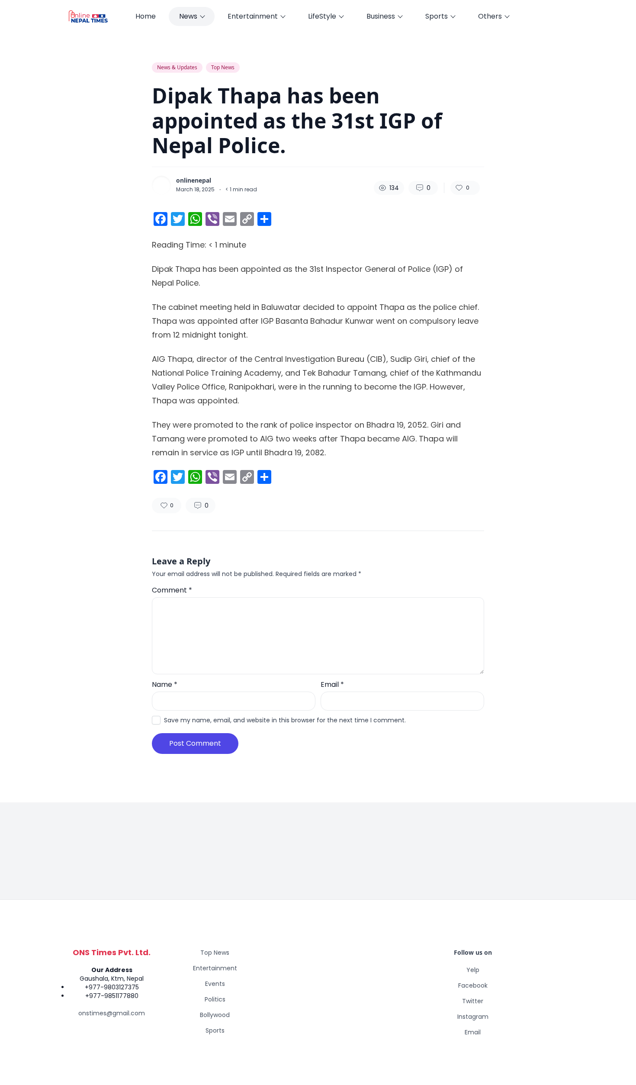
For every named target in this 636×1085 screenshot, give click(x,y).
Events (215, 983)
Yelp (472, 970)
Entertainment (253, 16)
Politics (215, 999)
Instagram (472, 1016)
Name (164, 684)
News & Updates (177, 67)
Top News (222, 67)
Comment (172, 590)
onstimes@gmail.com (111, 1013)
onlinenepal (193, 180)
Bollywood (215, 1015)
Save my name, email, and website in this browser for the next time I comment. (285, 720)
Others (490, 16)
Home (145, 16)
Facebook (473, 985)
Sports (436, 16)
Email (332, 684)
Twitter (472, 1001)
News (188, 16)
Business (380, 16)
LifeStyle (322, 16)
